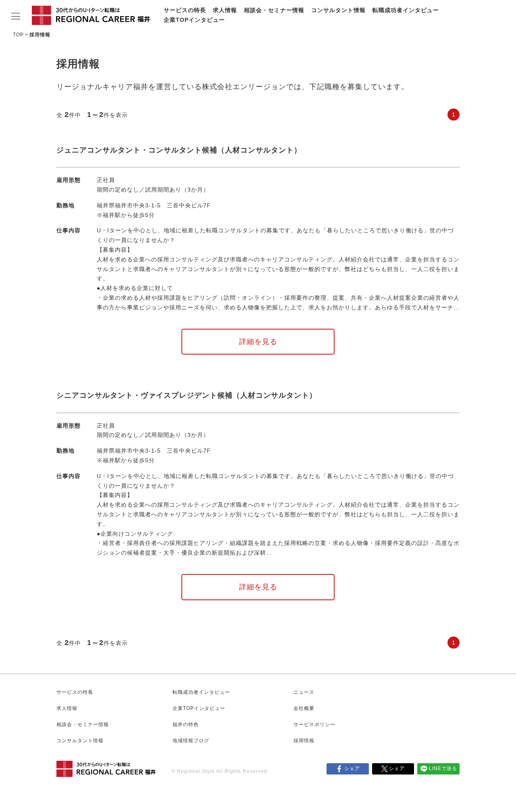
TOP (18, 35)
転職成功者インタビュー (405, 10)
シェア (352, 768)
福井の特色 (186, 724)
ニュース (303, 692)
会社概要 (303, 708)
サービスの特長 (185, 10)
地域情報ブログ (191, 740)
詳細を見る (258, 342)
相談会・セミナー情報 (274, 10)
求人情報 (225, 10)
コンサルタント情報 (338, 10)
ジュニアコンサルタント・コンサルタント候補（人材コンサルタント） (179, 150)
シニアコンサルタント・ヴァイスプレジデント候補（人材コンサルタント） (186, 395)
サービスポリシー (314, 724)
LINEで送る (443, 768)
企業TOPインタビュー (194, 20)
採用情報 (303, 740)
